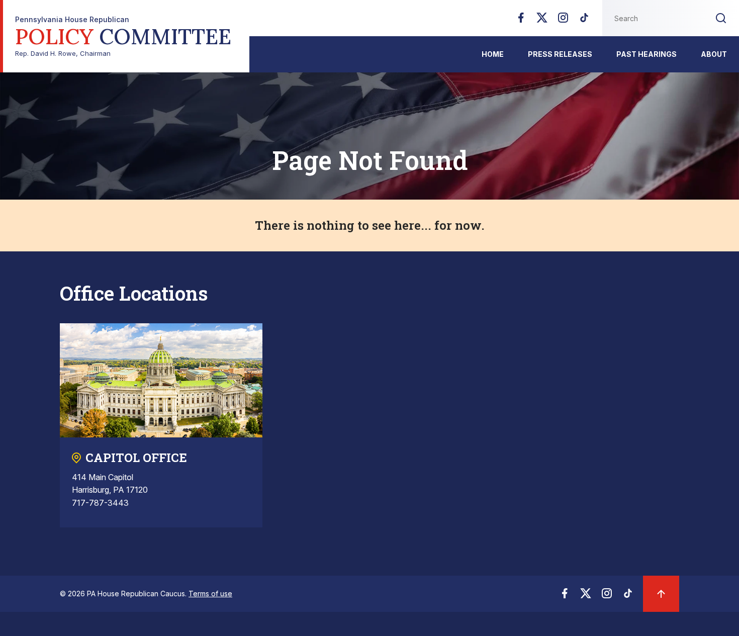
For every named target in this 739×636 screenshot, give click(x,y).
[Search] (721, 18)
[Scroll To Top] (661, 594)
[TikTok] (584, 21)
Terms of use (210, 593)
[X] (542, 21)
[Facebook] (521, 21)
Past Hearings (646, 54)
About (714, 54)
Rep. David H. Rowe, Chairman (123, 36)
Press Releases (560, 54)
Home (493, 54)
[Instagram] (563, 21)
